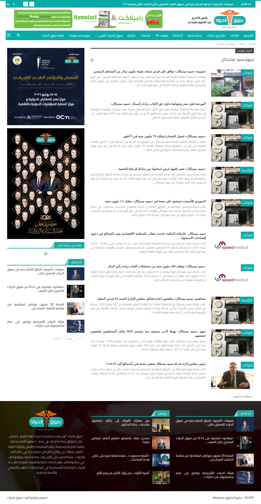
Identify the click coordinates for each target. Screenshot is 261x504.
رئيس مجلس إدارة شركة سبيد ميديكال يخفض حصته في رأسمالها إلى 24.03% (156, 363)
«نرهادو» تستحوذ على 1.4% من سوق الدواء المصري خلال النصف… (35, 289)
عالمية (131, 35)
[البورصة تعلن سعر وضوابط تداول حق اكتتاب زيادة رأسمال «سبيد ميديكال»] (232, 115)
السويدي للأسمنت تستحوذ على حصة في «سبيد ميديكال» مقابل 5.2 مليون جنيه (155, 201)
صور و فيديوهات (79, 35)
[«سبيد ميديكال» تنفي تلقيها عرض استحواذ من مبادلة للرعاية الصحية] (232, 180)
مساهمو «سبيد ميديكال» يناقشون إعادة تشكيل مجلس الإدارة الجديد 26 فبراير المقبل (151, 298)
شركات (234, 35)
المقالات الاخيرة (242, 396)
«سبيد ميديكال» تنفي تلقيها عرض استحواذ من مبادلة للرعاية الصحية (162, 168)
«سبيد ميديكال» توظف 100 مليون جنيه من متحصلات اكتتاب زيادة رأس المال (157, 266)
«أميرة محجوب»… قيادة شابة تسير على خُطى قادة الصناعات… (120, 457)
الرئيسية (248, 35)
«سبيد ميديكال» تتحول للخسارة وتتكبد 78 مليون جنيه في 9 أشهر (164, 136)
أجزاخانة (178, 35)
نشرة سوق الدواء (52, 35)
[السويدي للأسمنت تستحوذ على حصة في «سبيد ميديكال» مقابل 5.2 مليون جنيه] (232, 213)
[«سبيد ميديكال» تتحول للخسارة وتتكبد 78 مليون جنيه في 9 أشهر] (232, 147)
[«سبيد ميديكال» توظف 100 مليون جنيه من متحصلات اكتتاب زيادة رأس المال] (232, 278)
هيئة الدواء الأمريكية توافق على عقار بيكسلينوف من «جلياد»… (35, 323)
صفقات (145, 35)
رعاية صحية (195, 35)
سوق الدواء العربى (110, 35)
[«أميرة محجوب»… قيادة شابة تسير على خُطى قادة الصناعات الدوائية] (161, 460)
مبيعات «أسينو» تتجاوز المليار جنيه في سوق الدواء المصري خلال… (35, 271)
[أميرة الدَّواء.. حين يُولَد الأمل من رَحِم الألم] (161, 477)
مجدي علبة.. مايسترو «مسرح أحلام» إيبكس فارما (120, 440)
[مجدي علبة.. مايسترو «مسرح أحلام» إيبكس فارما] (161, 442)
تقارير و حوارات (216, 35)
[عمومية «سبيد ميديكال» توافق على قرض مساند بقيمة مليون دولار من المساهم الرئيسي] (232, 83)
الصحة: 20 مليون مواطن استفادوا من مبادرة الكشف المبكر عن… (35, 306)
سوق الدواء (14, 498)
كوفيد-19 (161, 35)
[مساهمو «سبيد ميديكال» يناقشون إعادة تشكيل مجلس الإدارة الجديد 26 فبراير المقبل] (232, 310)
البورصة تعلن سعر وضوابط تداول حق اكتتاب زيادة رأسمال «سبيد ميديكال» (158, 103)
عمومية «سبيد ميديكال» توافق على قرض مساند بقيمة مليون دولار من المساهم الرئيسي (149, 71)
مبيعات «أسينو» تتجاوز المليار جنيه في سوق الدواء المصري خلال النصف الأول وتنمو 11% (178, 4)
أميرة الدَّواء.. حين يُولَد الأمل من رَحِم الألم (123, 473)
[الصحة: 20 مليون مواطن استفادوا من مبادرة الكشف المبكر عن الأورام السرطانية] (75, 308)
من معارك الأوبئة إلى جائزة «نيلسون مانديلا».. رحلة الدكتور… (120, 422)
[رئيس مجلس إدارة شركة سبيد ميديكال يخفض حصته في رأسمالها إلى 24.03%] (232, 375)
